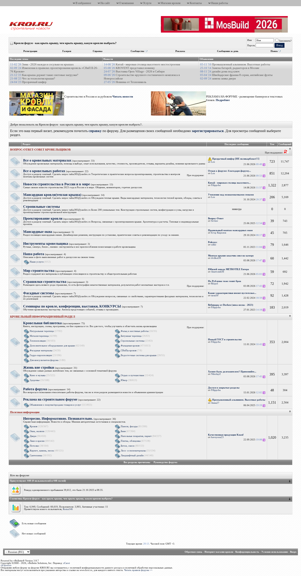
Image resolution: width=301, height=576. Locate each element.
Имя (249, 40)
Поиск (274, 51)
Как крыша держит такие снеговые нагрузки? (50, 75)
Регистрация (30, 51)
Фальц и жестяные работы (135, 331)
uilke (213, 244)
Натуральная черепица (42, 331)
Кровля (33, 426)
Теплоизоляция (38, 341)
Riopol (214, 283)
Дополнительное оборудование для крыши (52, 345)
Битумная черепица (131, 336)
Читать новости (122, 96)
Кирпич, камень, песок (42, 450)
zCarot (66, 563)
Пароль (251, 45)
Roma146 (68, 509)
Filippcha (216, 185)
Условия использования (274, 552)
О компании (126, 3)
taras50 (214, 295)
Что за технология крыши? (38, 78)
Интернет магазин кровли (218, 552)
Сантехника (36, 455)
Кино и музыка (37, 375)
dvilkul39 (216, 258)
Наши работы (219, 3)
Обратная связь (193, 552)
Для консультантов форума (44, 360)
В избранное (83, 3)
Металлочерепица (39, 336)
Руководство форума (165, 462)
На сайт (105, 3)
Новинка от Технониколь (131, 82)
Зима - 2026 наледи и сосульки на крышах (48, 64)
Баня (123, 431)
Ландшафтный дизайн (132, 455)
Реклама (180, 51)
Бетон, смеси (127, 446)
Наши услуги (37, 262)
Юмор (124, 380)
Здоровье (35, 380)
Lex (213, 162)
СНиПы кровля (128, 350)
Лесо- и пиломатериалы (133, 450)
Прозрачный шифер (34, 82)
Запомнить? (285, 41)
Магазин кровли (170, 3)
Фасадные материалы (41, 350)
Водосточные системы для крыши (138, 355)
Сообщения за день (227, 51)
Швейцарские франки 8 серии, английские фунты (242, 75)
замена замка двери (224, 78)
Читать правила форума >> (138, 570)
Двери (33, 436)
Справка (97, 51)
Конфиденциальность (247, 552)
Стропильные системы (132, 341)
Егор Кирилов (218, 233)
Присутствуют (18, 481)
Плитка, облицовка (131, 441)
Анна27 (215, 403)
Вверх (293, 552)
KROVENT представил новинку (135, 68)
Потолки (34, 446)
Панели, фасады (129, 426)
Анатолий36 (217, 272)
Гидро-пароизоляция (41, 355)
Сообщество (137, 51)
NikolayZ (216, 374)
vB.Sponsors (6, 565)
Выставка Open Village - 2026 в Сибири (140, 71)
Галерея (66, 51)
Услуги (147, 3)
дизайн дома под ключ (226, 71)
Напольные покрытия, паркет (136, 436)
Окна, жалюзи (37, 431)
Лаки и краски (37, 441)
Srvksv (214, 221)
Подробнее (223, 100)
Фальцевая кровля (130, 345)
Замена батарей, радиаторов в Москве (235, 68)
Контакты (196, 3)
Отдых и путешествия (132, 375)
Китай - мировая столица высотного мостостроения (148, 64)
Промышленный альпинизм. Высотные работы (241, 64)
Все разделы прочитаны (137, 462)
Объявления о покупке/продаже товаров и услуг (55, 405)
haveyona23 (217, 437)
